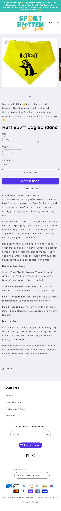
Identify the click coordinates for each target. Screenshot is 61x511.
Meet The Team (14, 402)
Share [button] (9, 368)
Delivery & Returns (16, 409)
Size (4, 134)
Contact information (31, 502)
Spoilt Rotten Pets (18, 497)
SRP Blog (10, 415)
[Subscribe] (47, 434)
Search (9, 395)
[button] (3, 23)
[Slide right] (37, 96)
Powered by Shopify (34, 497)
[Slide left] (24, 96)
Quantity (6, 147)
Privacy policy (52, 497)
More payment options (30, 188)
